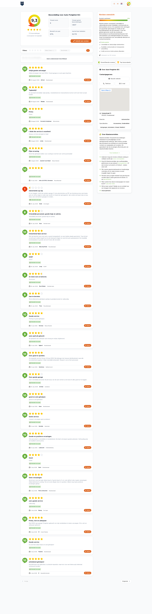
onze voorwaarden (118, 158)
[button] (114, 190)
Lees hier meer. (110, 183)
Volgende (125, 581)
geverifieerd (107, 179)
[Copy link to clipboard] (114, 4)
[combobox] (50, 50)
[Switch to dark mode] (117, 4)
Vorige (26, 581)
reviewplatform (122, 163)
